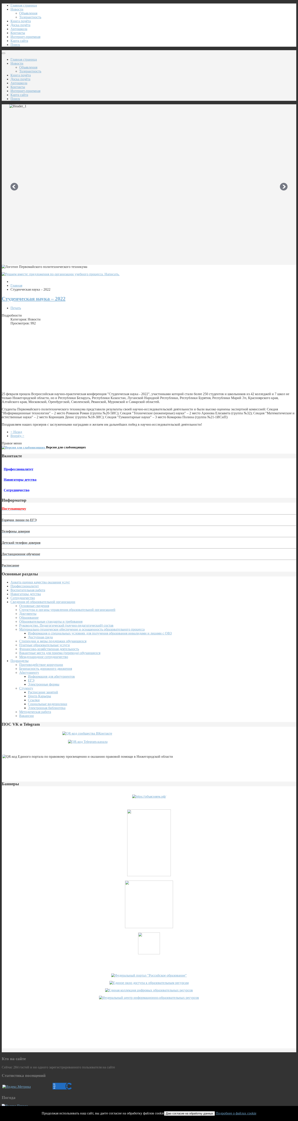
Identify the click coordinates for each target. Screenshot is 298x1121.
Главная (16, 285)
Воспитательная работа (27, 590)
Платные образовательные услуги (44, 645)
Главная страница (23, 5)
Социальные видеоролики (47, 704)
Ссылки (34, 700)
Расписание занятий (43, 692)
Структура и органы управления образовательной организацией (67, 610)
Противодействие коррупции (41, 665)
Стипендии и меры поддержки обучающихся (52, 641)
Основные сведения (34, 606)
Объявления (28, 13)
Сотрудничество (22, 598)
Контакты (17, 33)
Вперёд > (17, 436)
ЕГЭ (31, 680)
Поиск (15, 44)
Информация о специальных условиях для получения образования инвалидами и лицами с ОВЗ (100, 633)
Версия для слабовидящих (66, 447)
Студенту (26, 688)
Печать (15, 308)
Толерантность (30, 17)
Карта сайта (19, 41)
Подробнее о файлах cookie (236, 1113)
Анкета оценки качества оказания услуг (40, 582)
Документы (27, 613)
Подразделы (19, 661)
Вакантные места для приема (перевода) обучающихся (59, 653)
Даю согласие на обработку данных (189, 1113)
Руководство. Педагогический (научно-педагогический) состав (66, 625)
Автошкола (18, 29)
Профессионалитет (24, 586)
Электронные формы (43, 684)
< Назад (16, 432)
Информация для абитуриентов (51, 676)
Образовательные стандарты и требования (50, 621)
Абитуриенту (29, 672)
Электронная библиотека (46, 708)
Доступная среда (40, 637)
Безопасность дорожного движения (45, 668)
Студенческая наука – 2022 (33, 299)
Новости (16, 9)
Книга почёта (20, 21)
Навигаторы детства (25, 594)
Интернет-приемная (25, 37)
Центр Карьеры (39, 696)
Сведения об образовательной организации (42, 602)
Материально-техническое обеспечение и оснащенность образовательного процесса (82, 629)
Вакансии (26, 716)
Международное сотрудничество (43, 657)
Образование (29, 617)
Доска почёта (20, 25)
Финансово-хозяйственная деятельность (49, 649)
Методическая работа (35, 712)
